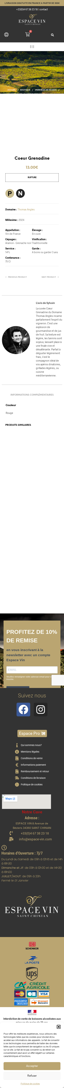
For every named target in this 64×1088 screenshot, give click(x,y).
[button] (58, 1027)
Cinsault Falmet (41, 577)
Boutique (25, 90)
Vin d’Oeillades (13, 487)
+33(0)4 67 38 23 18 (27, 9)
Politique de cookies (30, 1083)
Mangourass (40, 487)
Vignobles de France (46, 90)
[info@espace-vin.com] (11, 839)
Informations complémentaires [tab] (32, 395)
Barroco (10, 577)
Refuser (32, 1076)
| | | (32, 47)
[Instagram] (40, 709)
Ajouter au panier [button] (17, 506)
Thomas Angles (26, 209)
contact (43, 9)
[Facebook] (23, 709)
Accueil (11, 90)
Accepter (32, 1066)
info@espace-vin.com (35, 839)
